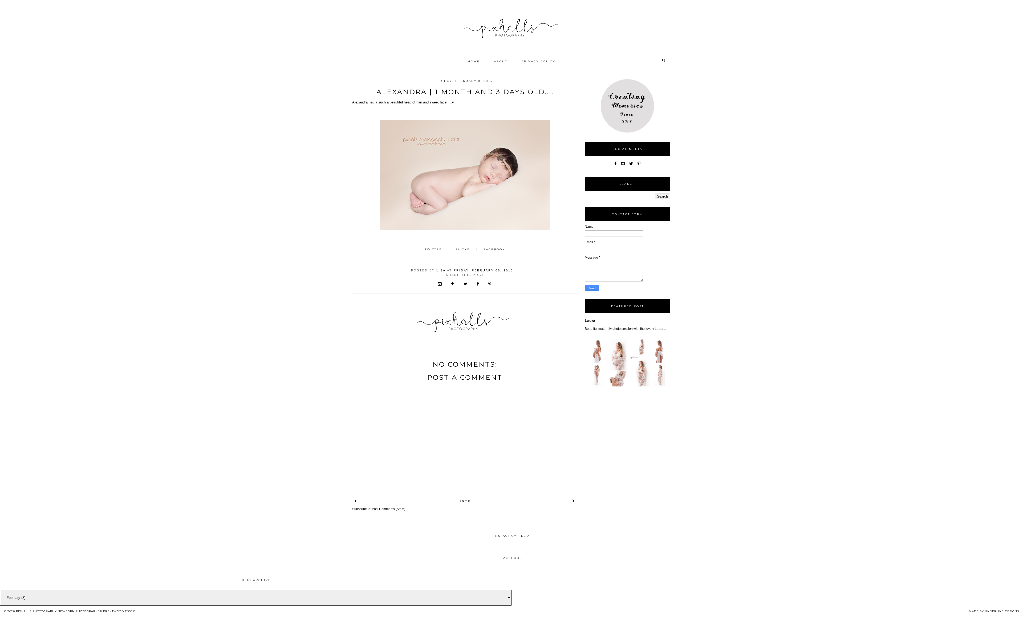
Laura (590, 320)
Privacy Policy (538, 61)
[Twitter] (631, 163)
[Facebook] (615, 163)
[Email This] (440, 284)
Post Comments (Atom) (388, 509)
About (500, 61)
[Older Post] (574, 501)
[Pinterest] (639, 163)
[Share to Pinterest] (490, 284)
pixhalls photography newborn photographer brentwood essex (75, 611)
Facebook (494, 249)
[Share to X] (466, 284)
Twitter (433, 249)
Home (474, 61)
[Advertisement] (574, 581)
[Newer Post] (356, 501)
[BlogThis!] (453, 284)
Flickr (463, 249)
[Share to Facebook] (478, 284)
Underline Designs (1002, 611)
